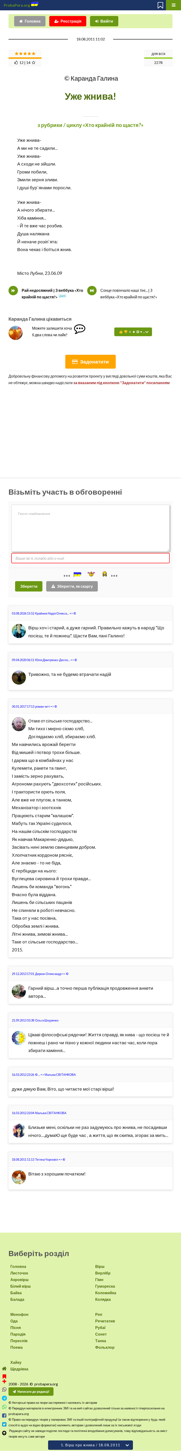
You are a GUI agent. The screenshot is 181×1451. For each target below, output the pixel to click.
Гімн (99, 1279)
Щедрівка (19, 1369)
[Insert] (77, 574)
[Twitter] (4, 1424)
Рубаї (100, 1327)
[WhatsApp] (4, 1407)
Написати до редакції (33, 1391)
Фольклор (105, 1347)
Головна (33, 21)
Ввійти (106, 21)
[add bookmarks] (4, 1378)
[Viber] (4, 1389)
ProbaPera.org (17, 5)
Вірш (99, 1266)
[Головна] (4, 1368)
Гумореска (105, 1286)
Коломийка (105, 1292)
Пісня (15, 1327)
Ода (14, 1321)
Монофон (19, 1314)
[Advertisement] (90, 429)
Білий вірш (20, 1286)
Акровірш (19, 1279)
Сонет (101, 1334)
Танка (100, 1340)
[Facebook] (4, 1415)
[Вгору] (4, 1433)
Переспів (19, 1340)
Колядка (103, 1299)
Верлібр (103, 1273)
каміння (35, 218)
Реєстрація (71, 21)
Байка (16, 1292)
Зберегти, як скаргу (75, 586)
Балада (17, 1299)
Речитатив (105, 1321)
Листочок (19, 1273)
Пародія (17, 1334)
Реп (98, 1314)
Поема (16, 1347)
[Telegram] (4, 1398)
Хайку (15, 1362)
